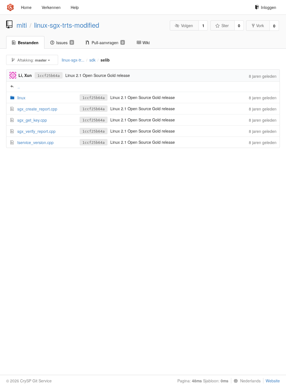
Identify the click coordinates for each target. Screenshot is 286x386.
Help (75, 7)
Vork (260, 25)
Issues (64, 42)
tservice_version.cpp (35, 142)
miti (21, 25)
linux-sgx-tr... (73, 60)
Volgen (187, 25)
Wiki (146, 42)
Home (26, 7)
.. (19, 87)
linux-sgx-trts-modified (66, 25)
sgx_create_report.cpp (37, 109)
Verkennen (51, 7)
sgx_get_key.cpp (32, 120)
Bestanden (28, 42)
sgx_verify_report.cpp (36, 131)
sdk (92, 60)
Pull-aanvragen (107, 42)
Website (273, 380)
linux (21, 97)
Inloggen (268, 7)
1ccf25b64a (48, 76)
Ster (225, 25)
